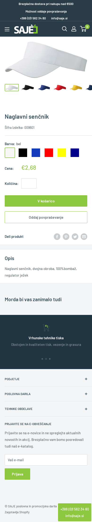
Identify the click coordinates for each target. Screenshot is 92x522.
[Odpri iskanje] (64, 28)
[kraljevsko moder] (36, 152)
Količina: (11, 183)
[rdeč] (49, 152)
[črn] (23, 152)
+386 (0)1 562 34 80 (74, 509)
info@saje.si (59, 18)
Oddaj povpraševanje (46, 217)
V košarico (46, 201)
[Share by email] (84, 236)
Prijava (17, 474)
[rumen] (62, 152)
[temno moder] (75, 152)
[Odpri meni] (7, 29)
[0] (83, 29)
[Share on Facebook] (57, 236)
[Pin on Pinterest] (66, 236)
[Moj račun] (73, 28)
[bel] (10, 152)
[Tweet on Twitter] (75, 236)
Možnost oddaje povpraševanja (46, 11)
